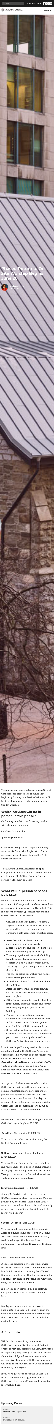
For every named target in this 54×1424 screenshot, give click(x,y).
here (10, 847)
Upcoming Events (11, 1403)
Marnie (5, 1073)
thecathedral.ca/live (13, 1062)
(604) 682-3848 (34, 3)
